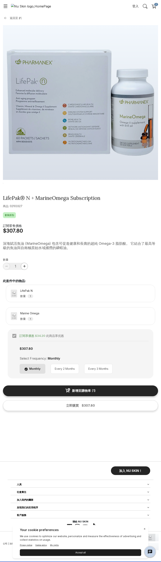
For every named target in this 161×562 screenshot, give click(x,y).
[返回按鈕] (6, 18)
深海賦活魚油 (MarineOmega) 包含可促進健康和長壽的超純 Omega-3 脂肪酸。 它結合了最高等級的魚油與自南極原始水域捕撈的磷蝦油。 (79, 245)
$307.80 (13, 231)
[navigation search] (145, 6)
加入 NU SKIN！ (130, 471)
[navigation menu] (5, 6)
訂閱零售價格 (12, 226)
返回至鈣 (16, 18)
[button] (130, 470)
